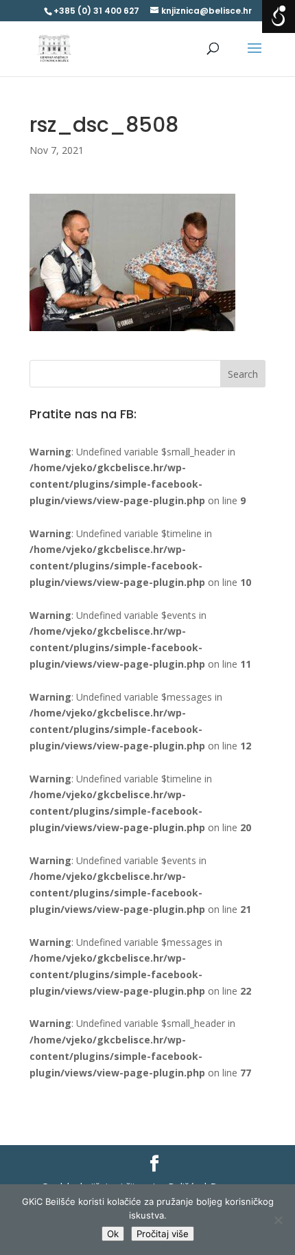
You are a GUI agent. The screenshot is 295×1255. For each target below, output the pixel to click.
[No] (278, 1220)
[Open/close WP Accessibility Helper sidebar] (278, 16)
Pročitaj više (163, 1233)
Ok (113, 1233)
